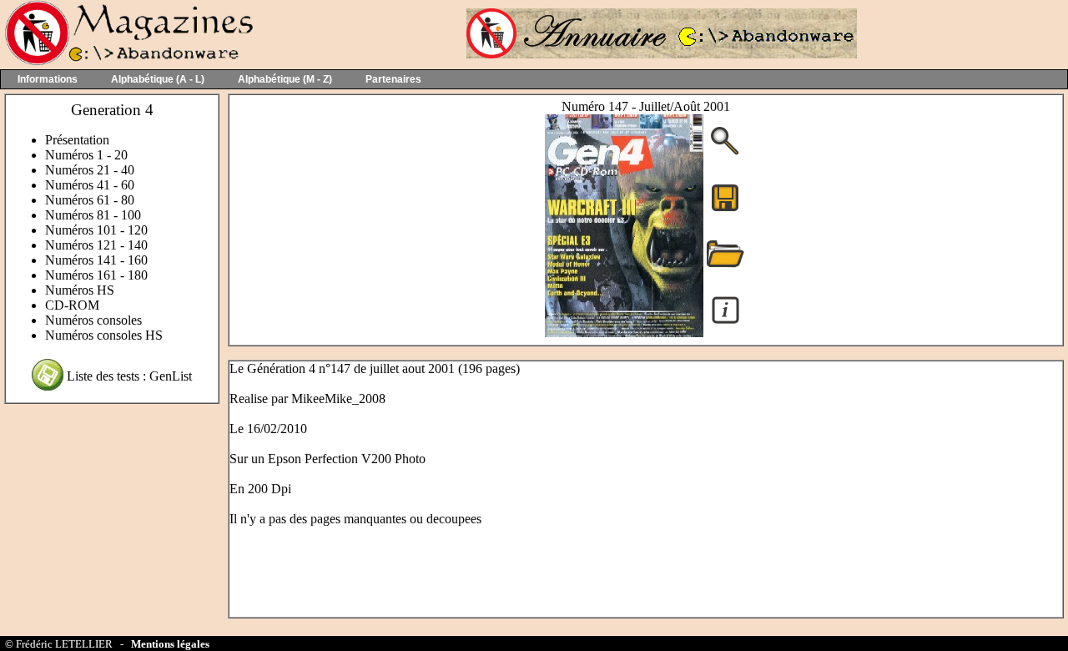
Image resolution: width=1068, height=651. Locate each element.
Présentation (77, 140)
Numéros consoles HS (104, 335)
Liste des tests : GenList (129, 376)
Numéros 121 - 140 (96, 245)
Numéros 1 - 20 (86, 155)
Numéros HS (79, 290)
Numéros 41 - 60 (89, 185)
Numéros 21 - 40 (89, 170)
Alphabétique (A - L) (157, 79)
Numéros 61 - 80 (89, 200)
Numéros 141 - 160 (96, 260)
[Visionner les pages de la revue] (624, 333)
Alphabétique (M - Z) (285, 79)
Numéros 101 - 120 (96, 230)
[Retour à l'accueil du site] (127, 61)
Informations (48, 79)
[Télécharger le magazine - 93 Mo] (725, 210)
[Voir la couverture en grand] (725, 153)
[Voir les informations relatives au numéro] (725, 322)
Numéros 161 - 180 (96, 275)
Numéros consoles (93, 320)
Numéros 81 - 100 (93, 215)
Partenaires (393, 79)
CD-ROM (72, 305)
